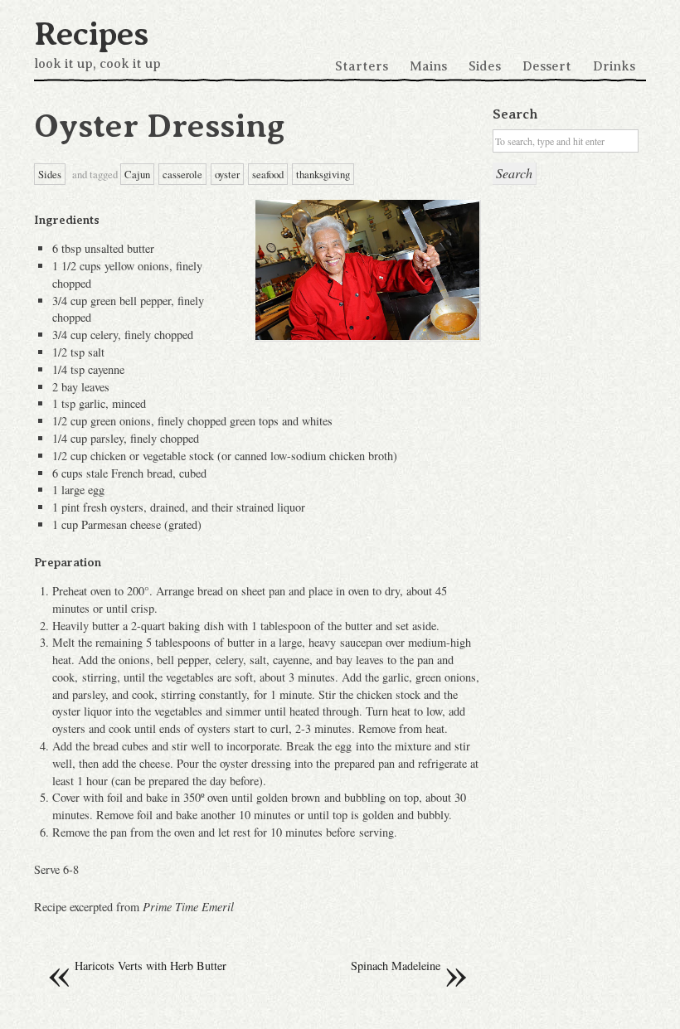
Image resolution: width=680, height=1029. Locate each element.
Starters (361, 66)
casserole (182, 174)
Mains (428, 66)
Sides (485, 66)
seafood (268, 174)
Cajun (137, 174)
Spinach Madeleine (410, 966)
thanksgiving (323, 174)
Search (515, 114)
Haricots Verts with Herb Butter (136, 966)
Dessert (546, 66)
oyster (227, 174)
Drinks (614, 66)
